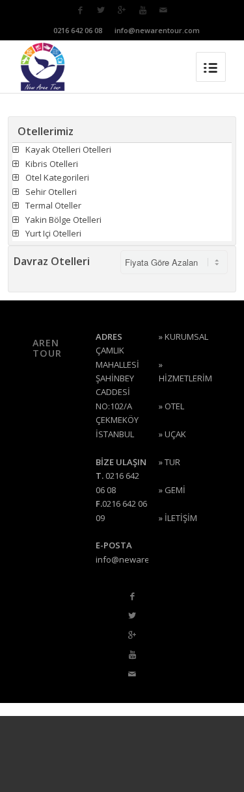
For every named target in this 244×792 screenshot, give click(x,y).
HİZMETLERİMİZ (189, 378)
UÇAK (175, 434)
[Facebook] (80, 10)
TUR (172, 462)
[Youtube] (142, 10)
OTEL (174, 406)
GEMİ (175, 490)
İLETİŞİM (181, 518)
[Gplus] (121, 10)
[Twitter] (101, 10)
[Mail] (163, 10)
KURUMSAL (186, 336)
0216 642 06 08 (77, 30)
